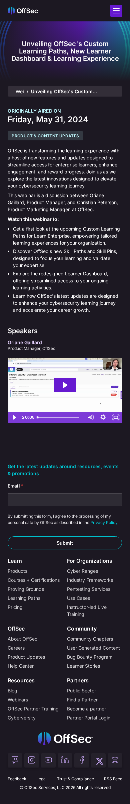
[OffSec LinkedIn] (65, 760)
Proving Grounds (26, 589)
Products (17, 571)
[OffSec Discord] (115, 760)
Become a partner (86, 708)
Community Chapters (90, 639)
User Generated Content (93, 648)
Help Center (21, 666)
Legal (41, 778)
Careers (16, 648)
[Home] (65, 738)
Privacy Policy (103, 522)
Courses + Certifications (34, 580)
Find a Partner (82, 699)
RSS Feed (113, 778)
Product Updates (26, 657)
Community (82, 628)
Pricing (15, 607)
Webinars (20, 91)
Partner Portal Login (88, 717)
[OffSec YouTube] (48, 760)
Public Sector (81, 690)
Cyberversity (22, 717)
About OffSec (22, 639)
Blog (12, 690)
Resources (21, 680)
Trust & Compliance (75, 778)
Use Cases (78, 598)
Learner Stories (83, 666)
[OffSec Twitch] (15, 760)
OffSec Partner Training (33, 708)
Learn (15, 560)
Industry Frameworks (90, 580)
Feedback (17, 778)
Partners (78, 680)
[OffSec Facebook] (81, 760)
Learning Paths (24, 598)
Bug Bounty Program (89, 657)
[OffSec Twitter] (98, 760)
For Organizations (89, 560)
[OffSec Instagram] (31, 760)
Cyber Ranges (82, 571)
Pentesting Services (88, 589)
